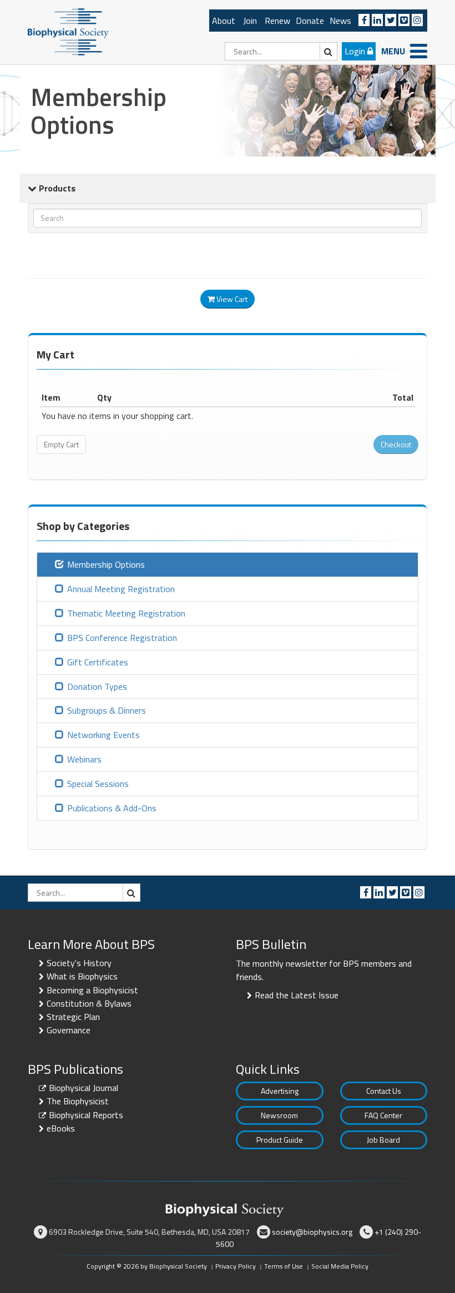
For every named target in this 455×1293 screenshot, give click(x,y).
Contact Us (383, 1091)
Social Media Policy (339, 1266)
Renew (277, 20)
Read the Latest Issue (296, 995)
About (223, 20)
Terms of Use (283, 1266)
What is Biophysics (82, 976)
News (340, 20)
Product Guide (279, 1139)
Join (250, 20)
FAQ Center (383, 1115)
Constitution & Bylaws (89, 1003)
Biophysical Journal (83, 1087)
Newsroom (279, 1115)
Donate (310, 20)
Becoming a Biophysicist (92, 990)
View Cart (231, 299)
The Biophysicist (78, 1101)
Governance (68, 1030)
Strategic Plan (73, 1016)
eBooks (61, 1128)
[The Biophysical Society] (68, 31)
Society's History (79, 962)
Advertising (280, 1091)
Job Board (383, 1139)
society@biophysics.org (312, 1232)
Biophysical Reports (86, 1115)
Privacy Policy (235, 1266)
